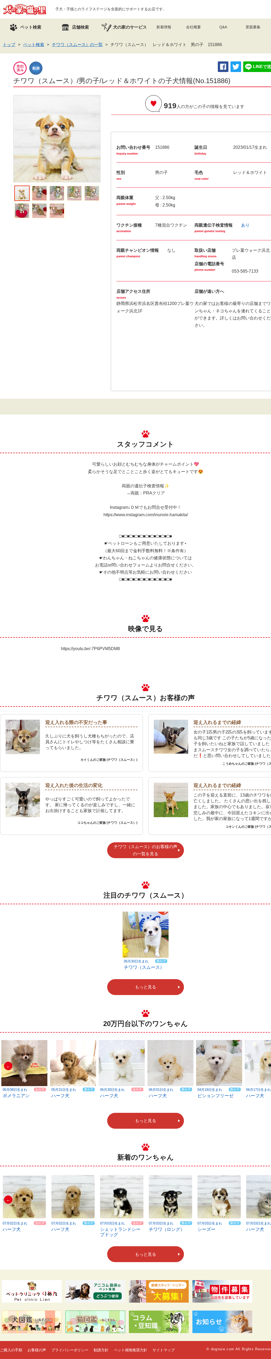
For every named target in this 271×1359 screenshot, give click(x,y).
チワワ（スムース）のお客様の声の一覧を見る (145, 850)
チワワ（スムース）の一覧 (77, 44)
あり (245, 225)
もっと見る (145, 987)
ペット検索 (33, 44)
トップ (9, 44)
